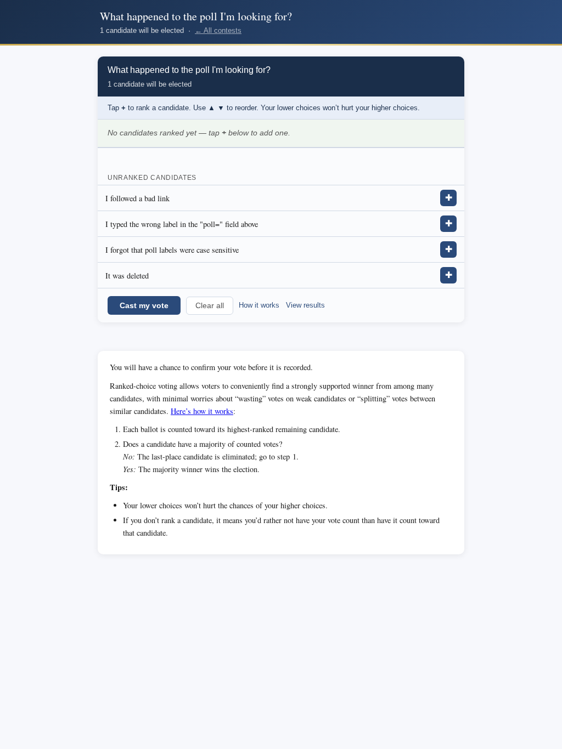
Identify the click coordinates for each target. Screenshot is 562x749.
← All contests (218, 30)
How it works (259, 305)
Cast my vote (144, 305)
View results (305, 305)
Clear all (209, 306)
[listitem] (281, 198)
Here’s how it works (202, 411)
